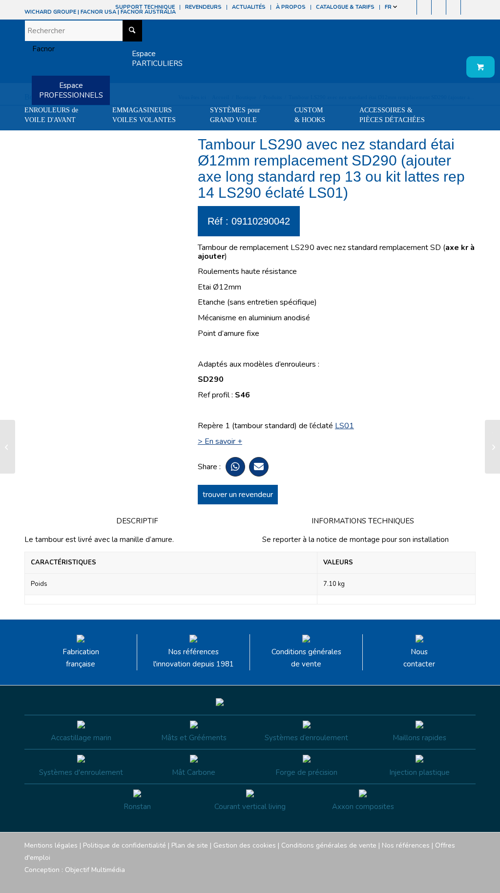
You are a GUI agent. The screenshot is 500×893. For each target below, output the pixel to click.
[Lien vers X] (453, 7)
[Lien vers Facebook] (409, 7)
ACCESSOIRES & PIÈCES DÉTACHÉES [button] (392, 115)
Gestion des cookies (244, 845)
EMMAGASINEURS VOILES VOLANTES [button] (144, 115)
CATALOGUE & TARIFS (345, 7)
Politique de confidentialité (124, 845)
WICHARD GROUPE (50, 12)
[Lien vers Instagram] (424, 7)
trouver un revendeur (238, 494)
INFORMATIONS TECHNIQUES (363, 521)
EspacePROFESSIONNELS (71, 90)
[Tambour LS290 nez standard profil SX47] (7, 447)
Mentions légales (51, 845)
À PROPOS (291, 7)
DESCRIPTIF (137, 521)
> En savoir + (220, 441)
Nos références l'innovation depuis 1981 (193, 658)
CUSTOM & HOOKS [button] (309, 115)
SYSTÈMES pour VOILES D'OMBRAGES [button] (59, 139)
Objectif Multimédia (95, 869)
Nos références (406, 845)
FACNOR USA (98, 12)
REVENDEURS (203, 7)
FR (389, 7)
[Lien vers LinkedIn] (468, 7)
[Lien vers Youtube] (439, 7)
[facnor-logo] (39, 48)
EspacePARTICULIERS (157, 58)
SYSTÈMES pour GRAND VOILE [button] (235, 115)
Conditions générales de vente (306, 658)
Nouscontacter (419, 658)
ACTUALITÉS (249, 7)
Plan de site (189, 845)
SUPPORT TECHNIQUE (145, 7)
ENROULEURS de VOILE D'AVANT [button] (51, 115)
